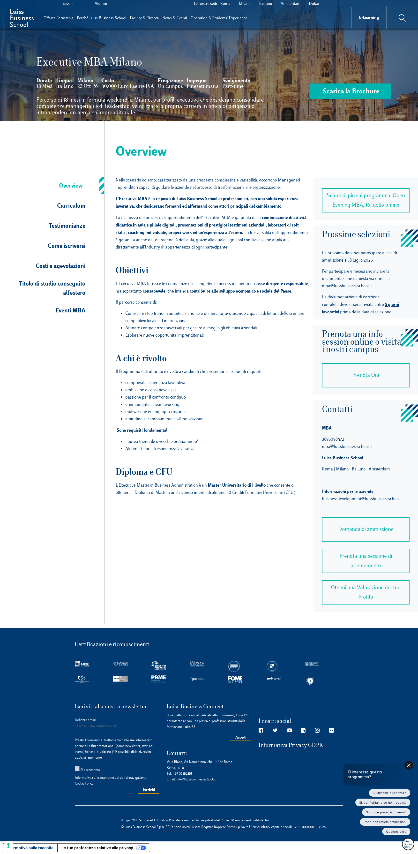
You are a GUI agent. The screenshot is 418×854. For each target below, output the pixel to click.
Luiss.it (67, 3)
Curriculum (71, 205)
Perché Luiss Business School (101, 18)
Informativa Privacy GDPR (291, 745)
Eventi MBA (70, 310)
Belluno (265, 3)
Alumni (101, 3)
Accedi (240, 737)
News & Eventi (174, 18)
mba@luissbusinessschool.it (347, 285)
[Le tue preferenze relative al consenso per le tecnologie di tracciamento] (8, 845)
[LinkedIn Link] (303, 730)
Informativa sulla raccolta (29, 847)
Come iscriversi (66, 245)
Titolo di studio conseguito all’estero (52, 288)
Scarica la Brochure (351, 90)
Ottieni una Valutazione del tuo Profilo (366, 592)
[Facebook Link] (261, 730)
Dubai (314, 3)
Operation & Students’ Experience (219, 18)
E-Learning (369, 17)
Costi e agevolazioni (60, 266)
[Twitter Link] (275, 730)
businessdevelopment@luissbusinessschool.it (362, 498)
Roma (225, 3)
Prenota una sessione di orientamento (365, 560)
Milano (245, 3)
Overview (71, 185)
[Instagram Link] (317, 730)
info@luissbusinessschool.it (196, 779)
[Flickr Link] (331, 730)
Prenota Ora (365, 374)
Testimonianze (67, 225)
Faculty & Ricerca (144, 18)
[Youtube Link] (289, 730)
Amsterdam (290, 3)
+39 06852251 (182, 773)
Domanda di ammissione (366, 529)
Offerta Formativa (58, 18)
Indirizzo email (85, 720)
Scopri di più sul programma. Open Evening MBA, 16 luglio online (366, 200)
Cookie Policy (84, 783)
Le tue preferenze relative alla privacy (97, 847)
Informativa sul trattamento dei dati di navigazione (110, 777)
